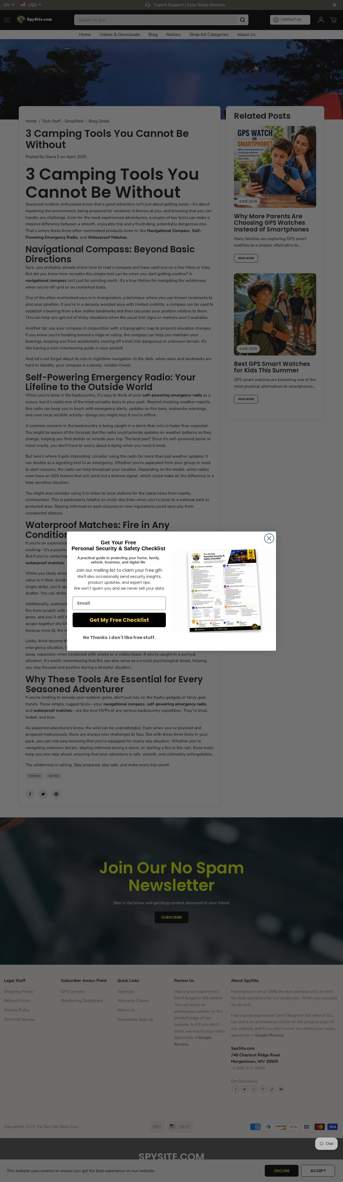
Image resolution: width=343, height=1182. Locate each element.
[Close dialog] (269, 538)
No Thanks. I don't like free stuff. (119, 637)
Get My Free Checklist (119, 620)
